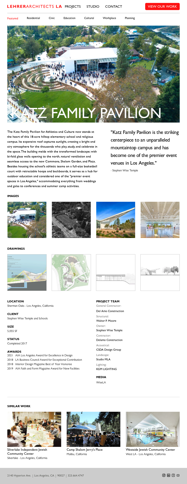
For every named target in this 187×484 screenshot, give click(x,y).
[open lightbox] (27, 220)
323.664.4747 (76, 475)
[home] (34, 6)
